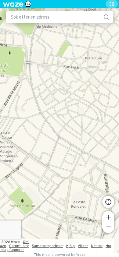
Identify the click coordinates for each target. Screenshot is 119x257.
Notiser (97, 246)
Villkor (83, 246)
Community (19, 246)
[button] (108, 216)
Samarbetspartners (47, 246)
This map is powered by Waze (59, 255)
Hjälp (70, 246)
